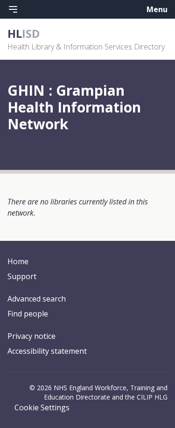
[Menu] (13, 9)
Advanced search (36, 299)
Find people (27, 314)
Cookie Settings (42, 407)
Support (21, 276)
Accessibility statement (47, 351)
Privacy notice (31, 336)
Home (17, 261)
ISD (23, 33)
